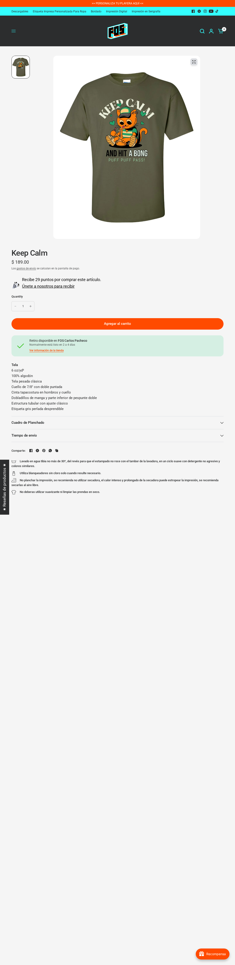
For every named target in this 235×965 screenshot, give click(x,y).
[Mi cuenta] (211, 31)
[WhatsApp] (50, 450)
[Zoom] (193, 61)
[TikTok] (217, 11)
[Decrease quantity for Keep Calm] (15, 306)
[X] (199, 11)
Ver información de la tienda (46, 350)
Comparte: (18, 450)
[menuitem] (21, 11)
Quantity (17, 296)
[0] (220, 31)
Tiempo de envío (24, 435)
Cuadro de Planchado (27, 423)
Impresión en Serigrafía (146, 11)
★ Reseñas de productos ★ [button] (4, 487)
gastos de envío (26, 268)
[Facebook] (193, 11)
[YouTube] (211, 11)
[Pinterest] (44, 450)
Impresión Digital (116, 11)
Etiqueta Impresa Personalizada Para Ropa (59, 11)
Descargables (19, 11)
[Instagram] (205, 11)
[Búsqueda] (202, 31)
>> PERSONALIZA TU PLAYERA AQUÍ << (117, 3)
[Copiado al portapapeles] (56, 450)
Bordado (96, 11)
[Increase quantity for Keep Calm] (30, 306)
